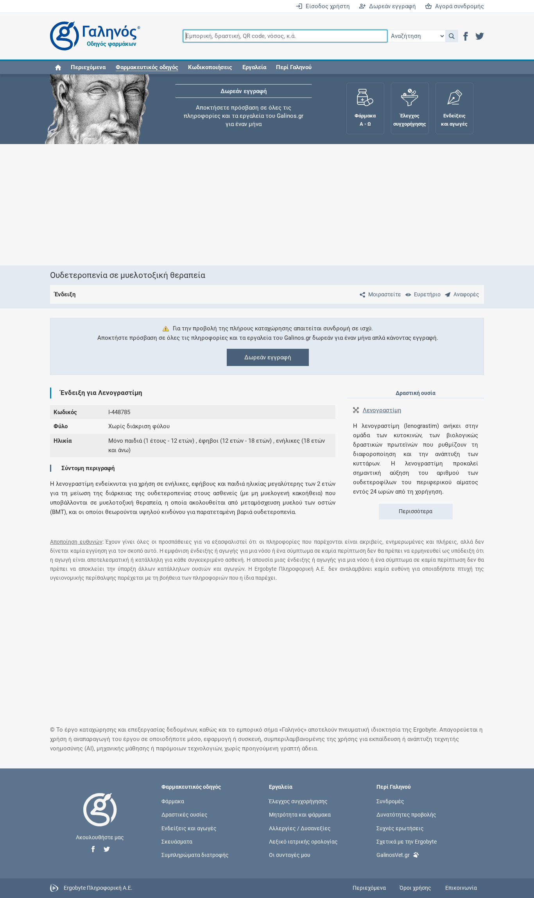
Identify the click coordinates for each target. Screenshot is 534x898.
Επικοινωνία (461, 888)
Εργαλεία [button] (254, 67)
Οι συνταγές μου (289, 854)
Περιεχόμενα (88, 67)
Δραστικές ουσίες (184, 814)
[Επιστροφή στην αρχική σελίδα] (100, 818)
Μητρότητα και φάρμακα (300, 814)
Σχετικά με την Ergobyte (406, 841)
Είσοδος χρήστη (326, 6)
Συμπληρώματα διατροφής (195, 854)
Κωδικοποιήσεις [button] (210, 67)
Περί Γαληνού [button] (294, 67)
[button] (451, 36)
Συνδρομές (390, 801)
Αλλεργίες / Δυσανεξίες (300, 828)
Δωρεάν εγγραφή (391, 6)
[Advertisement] (267, 205)
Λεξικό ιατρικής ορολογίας (303, 841)
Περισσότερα (415, 511)
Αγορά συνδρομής (458, 6)
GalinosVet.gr (393, 854)
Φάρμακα (172, 801)
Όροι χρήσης (415, 888)
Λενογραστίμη (382, 410)
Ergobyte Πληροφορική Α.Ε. (98, 888)
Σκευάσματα (176, 841)
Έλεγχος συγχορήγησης (243, 106)
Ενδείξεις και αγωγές (189, 828)
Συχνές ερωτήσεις (400, 828)
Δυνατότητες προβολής (406, 814)
